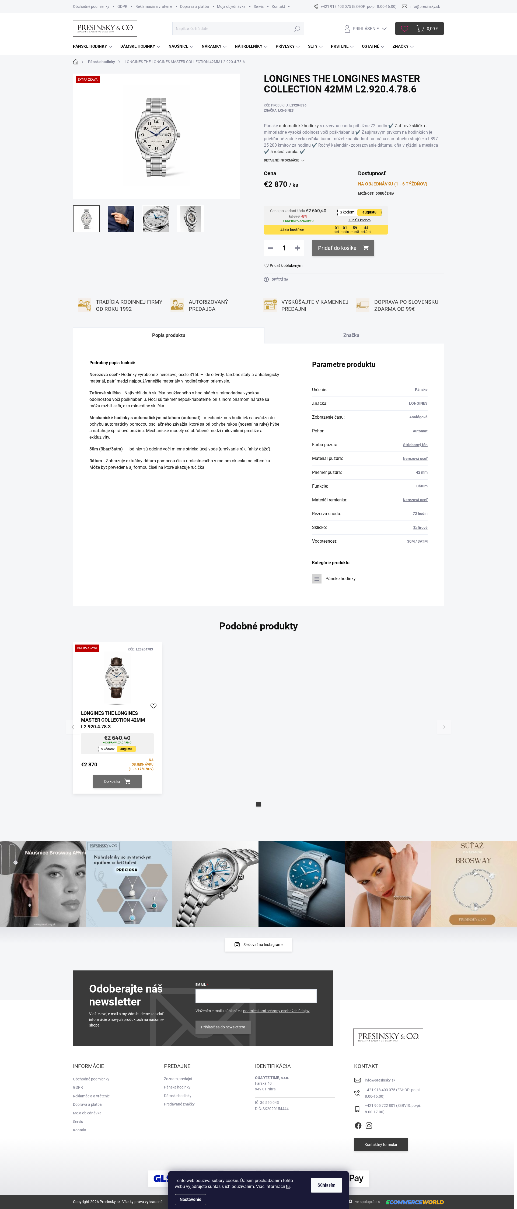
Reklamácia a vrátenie (153, 6)
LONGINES (418, 403)
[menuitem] (93, 46)
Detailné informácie (281, 160)
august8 (369, 212)
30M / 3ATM (417, 541)
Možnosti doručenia (376, 193)
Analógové (418, 417)
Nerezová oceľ (103, 374)
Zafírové (420, 527)
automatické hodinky (299, 125)
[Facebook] (358, 1125)
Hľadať (297, 28)
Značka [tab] (351, 335)
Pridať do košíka (337, 248)
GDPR (122, 6)
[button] (258, 804)
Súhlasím (326, 1185)
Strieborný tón (415, 445)
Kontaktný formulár (381, 1144)
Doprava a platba (194, 6)
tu (288, 1186)
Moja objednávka (231, 6)
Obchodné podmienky (91, 6)
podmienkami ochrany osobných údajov (276, 1011)
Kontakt (278, 6)
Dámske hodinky (177, 1096)
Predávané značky (179, 1104)
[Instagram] (369, 1125)
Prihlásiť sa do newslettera (223, 1027)
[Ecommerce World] (413, 1201)
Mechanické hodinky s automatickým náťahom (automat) (145, 417)
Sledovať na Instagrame (263, 944)
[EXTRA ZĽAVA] (117, 677)
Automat (420, 431)
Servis (259, 6)
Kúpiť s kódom (359, 220)
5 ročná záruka (284, 151)
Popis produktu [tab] (168, 335)
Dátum (95, 460)
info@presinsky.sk (380, 1080)
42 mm (422, 472)
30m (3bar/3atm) (106, 449)
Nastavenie (190, 1199)
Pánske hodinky (341, 578)
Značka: (279, 110)
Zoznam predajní (178, 1079)
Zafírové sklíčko (410, 125)
